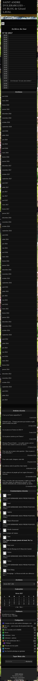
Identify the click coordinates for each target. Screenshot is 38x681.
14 (9, 602)
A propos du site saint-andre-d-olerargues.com (18, 623)
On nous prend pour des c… (13, 640)
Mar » (21, 607)
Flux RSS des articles (17, 675)
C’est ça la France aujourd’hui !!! (12, 415)
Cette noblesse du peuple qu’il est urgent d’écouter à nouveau (18, 473)
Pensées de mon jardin (11, 646)
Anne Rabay (10, 570)
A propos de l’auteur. (12, 533)
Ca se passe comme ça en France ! (13, 436)
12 (33, 600)
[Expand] (3, 23)
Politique (8, 643)
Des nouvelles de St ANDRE (13, 630)
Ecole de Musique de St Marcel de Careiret (19, 549)
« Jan (16, 607)
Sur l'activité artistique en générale (15, 651)
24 (24, 603)
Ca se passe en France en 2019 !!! (13, 430)
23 (19, 603)
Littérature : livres (10, 635)
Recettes (7, 648)
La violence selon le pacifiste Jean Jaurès (15, 466)
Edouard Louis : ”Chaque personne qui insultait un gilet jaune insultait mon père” (19, 422)
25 (28, 603)
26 (33, 603)
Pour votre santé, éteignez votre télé (13, 459)
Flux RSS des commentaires (18, 677)
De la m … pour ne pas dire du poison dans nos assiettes (17, 626)
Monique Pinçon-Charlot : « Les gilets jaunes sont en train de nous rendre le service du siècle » (18, 443)
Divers (6, 632)
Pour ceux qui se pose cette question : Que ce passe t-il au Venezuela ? (19, 452)
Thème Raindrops (19, 679)
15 (14, 602)
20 (4, 603)
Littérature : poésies (10, 638)
